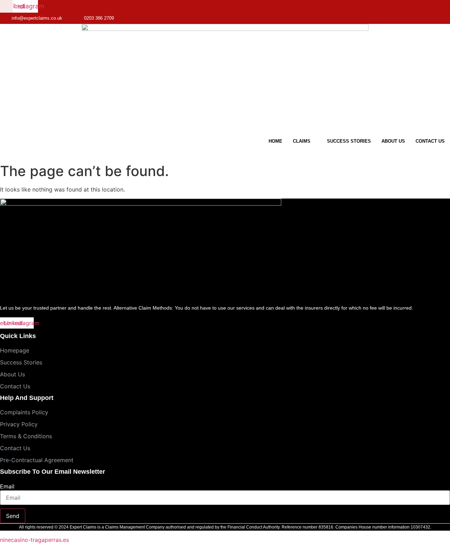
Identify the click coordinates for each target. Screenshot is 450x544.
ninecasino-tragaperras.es (34, 539)
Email (7, 486)
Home (275, 141)
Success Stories (349, 141)
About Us (393, 141)
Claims (301, 141)
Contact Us (430, 141)
